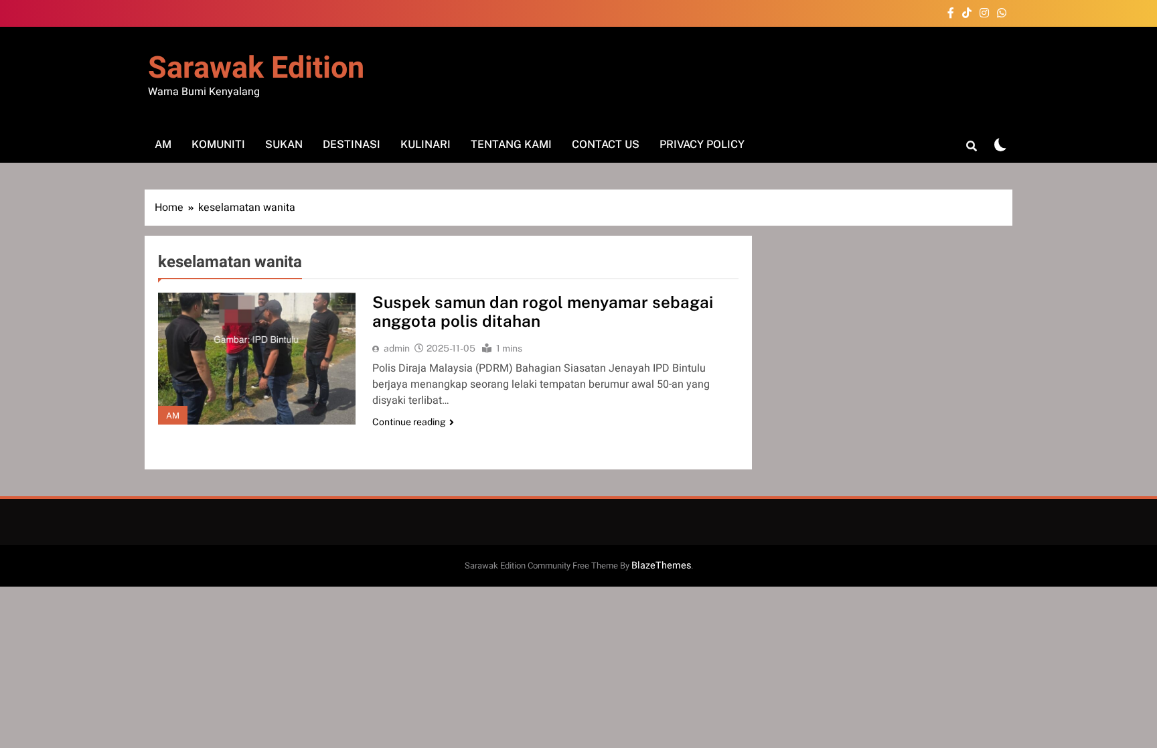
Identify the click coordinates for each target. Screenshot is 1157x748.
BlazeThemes (661, 565)
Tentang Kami (511, 144)
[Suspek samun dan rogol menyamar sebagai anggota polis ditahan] (257, 359)
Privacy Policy (702, 144)
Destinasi (351, 144)
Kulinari (425, 144)
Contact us (605, 144)
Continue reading (409, 422)
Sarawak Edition (256, 68)
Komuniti (218, 144)
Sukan (284, 144)
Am (163, 144)
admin (397, 348)
